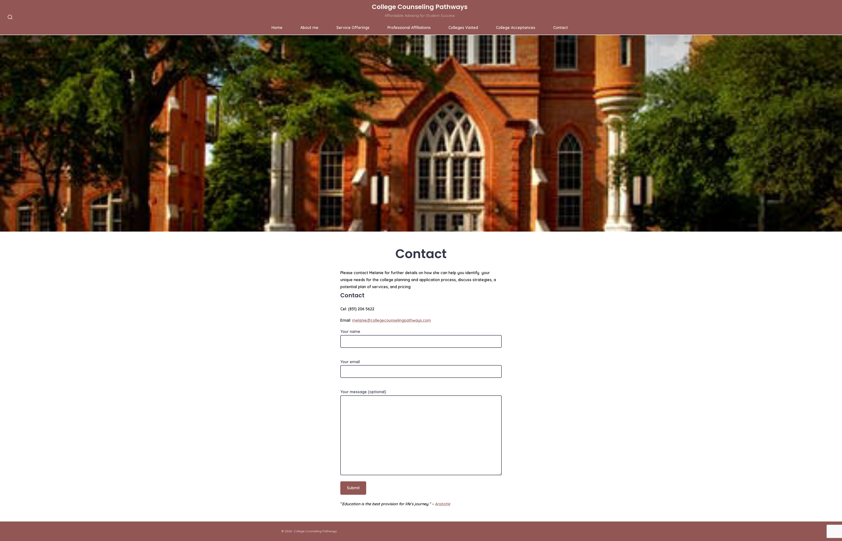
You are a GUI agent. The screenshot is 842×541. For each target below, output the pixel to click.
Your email (350, 361)
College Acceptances (515, 27)
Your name (350, 331)
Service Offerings (352, 27)
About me (309, 27)
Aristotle (442, 503)
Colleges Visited (463, 27)
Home (276, 27)
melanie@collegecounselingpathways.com (391, 320)
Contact (560, 27)
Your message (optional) (363, 391)
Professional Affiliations (409, 27)
